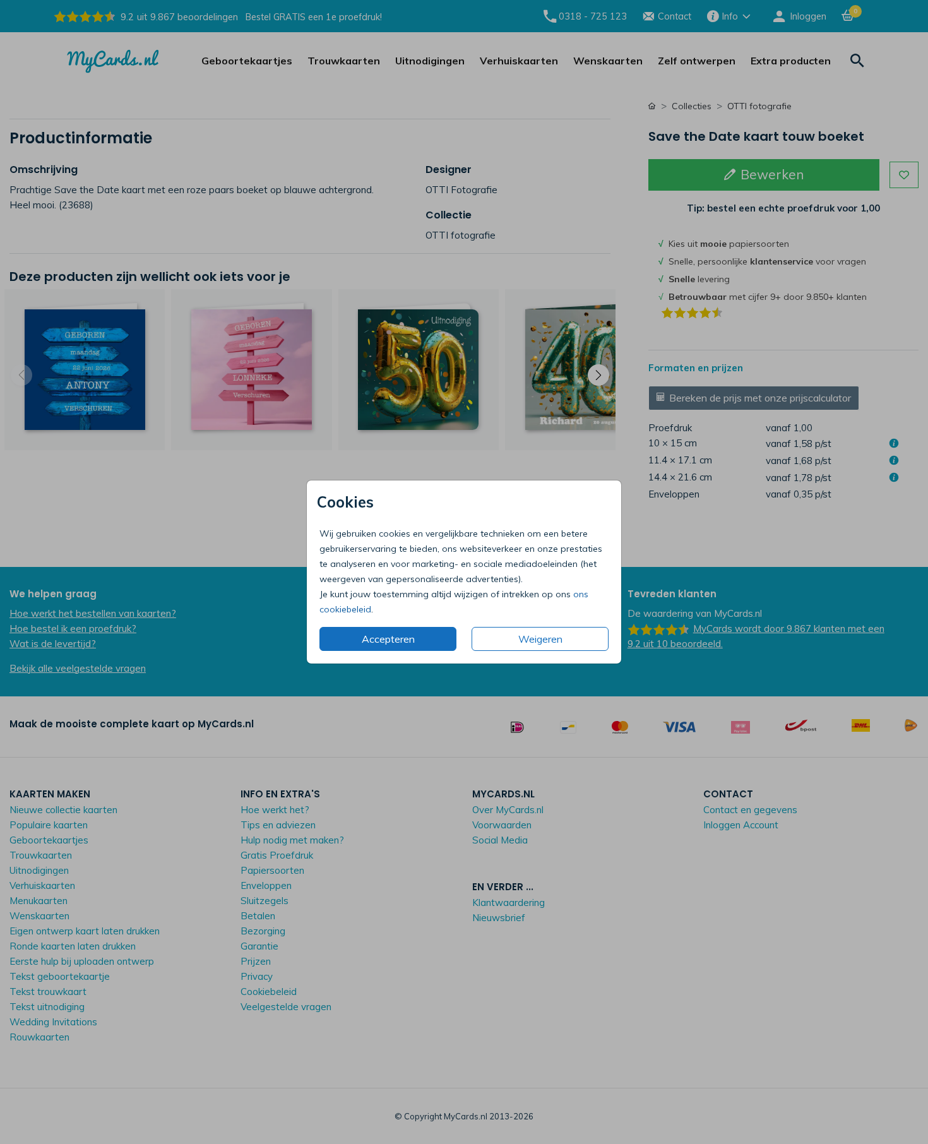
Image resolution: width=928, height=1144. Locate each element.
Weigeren (540, 639)
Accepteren (388, 639)
